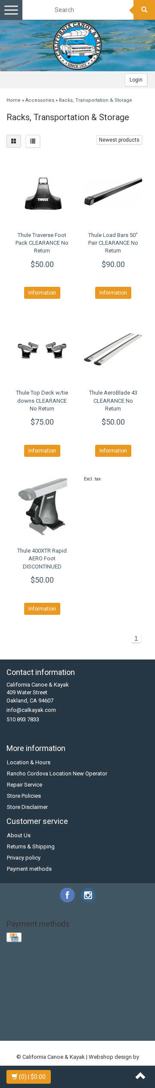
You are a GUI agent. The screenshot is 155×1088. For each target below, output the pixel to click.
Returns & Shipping (31, 846)
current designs (88, 976)
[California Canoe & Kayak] (77, 45)
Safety (66, 968)
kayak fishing (127, 992)
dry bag (121, 976)
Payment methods (29, 869)
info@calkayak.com (31, 710)
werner (62, 1024)
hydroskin (129, 984)
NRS (16, 968)
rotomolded (120, 1000)
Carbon (47, 960)
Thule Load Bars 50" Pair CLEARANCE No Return (113, 243)
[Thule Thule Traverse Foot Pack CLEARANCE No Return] (42, 192)
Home (13, 100)
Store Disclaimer (27, 807)
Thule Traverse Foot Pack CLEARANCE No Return (42, 243)
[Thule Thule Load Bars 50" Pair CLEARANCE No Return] (113, 192)
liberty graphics (26, 1000)
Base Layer (20, 960)
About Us (19, 835)
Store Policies (24, 796)
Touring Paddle (125, 968)
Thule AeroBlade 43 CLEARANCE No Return (113, 400)
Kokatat (107, 960)
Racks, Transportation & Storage (95, 100)
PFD (31, 968)
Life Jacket (135, 960)
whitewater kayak (96, 1024)
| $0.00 (32, 1076)
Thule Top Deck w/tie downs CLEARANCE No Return (42, 400)
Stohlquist (90, 968)
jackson (57, 992)
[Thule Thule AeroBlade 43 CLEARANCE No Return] (113, 349)
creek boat (51, 976)
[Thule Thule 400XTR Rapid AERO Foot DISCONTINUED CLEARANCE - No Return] (42, 507)
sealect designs (49, 1008)
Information (42, 293)
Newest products (119, 140)
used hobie (112, 1016)
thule (18, 1016)
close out (22, 976)
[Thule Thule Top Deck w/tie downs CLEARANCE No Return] (42, 349)
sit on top (85, 1008)
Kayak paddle (77, 960)
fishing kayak (41, 984)
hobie (69, 984)
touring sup (80, 1016)
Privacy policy (23, 857)
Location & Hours (28, 762)
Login (136, 80)
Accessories (39, 100)
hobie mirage (96, 984)
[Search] (144, 10)
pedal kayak (86, 1000)
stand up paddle (121, 1008)
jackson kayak (89, 992)
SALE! (47, 968)
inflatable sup (26, 992)
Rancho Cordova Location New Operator (57, 773)
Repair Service (24, 784)
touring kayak (45, 1016)
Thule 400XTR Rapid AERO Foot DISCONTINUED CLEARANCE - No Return (42, 566)
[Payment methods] (14, 937)
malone (58, 1000)
